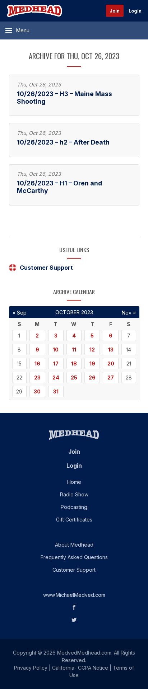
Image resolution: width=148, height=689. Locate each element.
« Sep (20, 313)
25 (74, 377)
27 (110, 377)
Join (115, 11)
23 (37, 377)
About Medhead (74, 545)
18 (74, 363)
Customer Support (46, 267)
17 (56, 363)
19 (92, 363)
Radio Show (74, 494)
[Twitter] (74, 620)
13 (111, 349)
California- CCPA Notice (80, 668)
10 (56, 349)
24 (55, 377)
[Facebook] (74, 607)
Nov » (129, 313)
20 (110, 363)
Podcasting (74, 507)
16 (37, 363)
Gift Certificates (74, 519)
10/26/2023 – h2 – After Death (63, 142)
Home (74, 482)
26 (92, 377)
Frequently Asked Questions (74, 557)
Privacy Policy (30, 668)
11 (74, 349)
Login (135, 11)
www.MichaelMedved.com (74, 595)
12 (92, 349)
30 (37, 391)
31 (56, 391)
